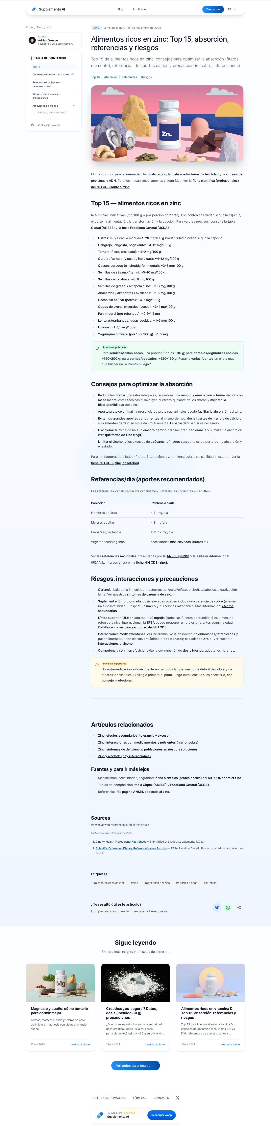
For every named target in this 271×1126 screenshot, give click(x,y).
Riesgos (146, 77)
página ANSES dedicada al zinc (145, 792)
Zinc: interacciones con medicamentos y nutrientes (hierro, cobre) (148, 742)
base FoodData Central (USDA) (145, 228)
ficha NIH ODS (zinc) (151, 562)
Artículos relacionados (45, 105)
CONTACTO (161, 1097)
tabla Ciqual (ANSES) (150, 785)
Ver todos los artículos (133, 1066)
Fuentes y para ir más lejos (52, 112)
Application (140, 9)
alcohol (128, 643)
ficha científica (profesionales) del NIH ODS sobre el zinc (198, 778)
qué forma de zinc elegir (123, 435)
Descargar (213, 9)
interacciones (108, 643)
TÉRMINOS (140, 1097)
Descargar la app (161, 1114)
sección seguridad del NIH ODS (142, 627)
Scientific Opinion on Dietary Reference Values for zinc (131, 848)
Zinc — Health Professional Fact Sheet (121, 841)
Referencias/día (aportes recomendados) (47, 84)
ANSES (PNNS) (178, 556)
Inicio (29, 27)
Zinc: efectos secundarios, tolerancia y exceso (133, 735)
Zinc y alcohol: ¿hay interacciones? (124, 756)
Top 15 (36, 66)
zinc (49, 27)
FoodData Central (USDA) (189, 785)
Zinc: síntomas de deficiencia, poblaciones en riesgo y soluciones (148, 749)
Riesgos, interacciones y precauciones (46, 96)
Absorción (110, 77)
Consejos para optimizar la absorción (53, 74)
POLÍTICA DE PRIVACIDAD (109, 1097)
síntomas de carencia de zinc (149, 594)
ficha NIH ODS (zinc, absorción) (115, 463)
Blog (120, 9)
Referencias (129, 77)
